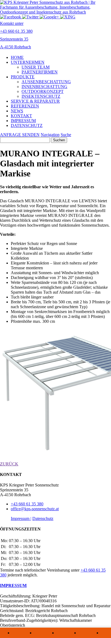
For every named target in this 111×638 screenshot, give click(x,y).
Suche (66, 134)
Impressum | (21, 518)
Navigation (50, 134)
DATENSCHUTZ (27, 125)
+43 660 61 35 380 (27, 504)
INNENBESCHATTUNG (44, 86)
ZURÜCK (9, 464)
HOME (17, 57)
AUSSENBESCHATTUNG (46, 81)
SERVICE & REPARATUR (35, 101)
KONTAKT (21, 115)
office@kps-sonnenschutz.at (35, 508)
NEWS (17, 111)
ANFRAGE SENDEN (20, 134)
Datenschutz (42, 518)
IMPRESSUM (23, 120)
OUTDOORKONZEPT (43, 91)
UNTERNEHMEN (27, 62)
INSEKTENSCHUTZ (41, 96)
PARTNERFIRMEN (40, 72)
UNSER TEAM (36, 67)
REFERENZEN (25, 106)
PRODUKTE (22, 77)
